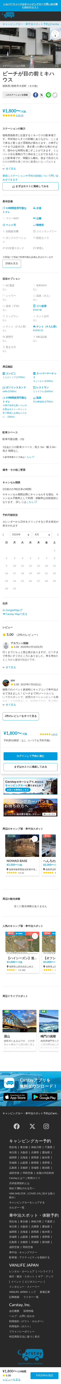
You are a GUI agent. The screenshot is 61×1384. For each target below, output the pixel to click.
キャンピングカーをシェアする (27, 1202)
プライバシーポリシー (22, 1331)
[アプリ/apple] (15, 1097)
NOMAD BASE (17, 861)
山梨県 (24, 1163)
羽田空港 (28, 1173)
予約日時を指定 (44, 1375)
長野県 (46, 1163)
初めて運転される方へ (22, 1188)
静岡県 (35, 1163)
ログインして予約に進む (31, 756)
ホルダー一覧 (16, 1207)
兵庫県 (35, 1152)
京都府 (24, 1168)
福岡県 (13, 1157)
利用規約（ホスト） (20, 1326)
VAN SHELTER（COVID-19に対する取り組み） (32, 1195)
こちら (28, 457)
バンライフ (44, 1271)
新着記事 (45, 1292)
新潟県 (46, 1168)
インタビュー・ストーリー (24, 1287)
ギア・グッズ (45, 1276)
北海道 (24, 1157)
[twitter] (32, 1126)
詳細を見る (11, 263)
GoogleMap (12, 610)
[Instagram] (46, 1126)
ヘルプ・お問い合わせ (22, 1316)
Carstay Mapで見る (16, 614)
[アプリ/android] (45, 1097)
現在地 (13, 1147)
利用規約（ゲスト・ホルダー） (27, 1321)
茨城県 (13, 1163)
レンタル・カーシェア (22, 1271)
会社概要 (14, 1311)
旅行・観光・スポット (22, 1276)
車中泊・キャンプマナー (23, 1252)
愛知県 (46, 1152)
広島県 (13, 1168)
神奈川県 (36, 1147)
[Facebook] (17, 1126)
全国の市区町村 (45, 1173)
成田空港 (14, 1173)
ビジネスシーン (34, 1282)
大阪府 (24, 1152)
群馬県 (35, 1157)
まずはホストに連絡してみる (32, 186)
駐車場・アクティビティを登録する (29, 1257)
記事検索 (14, 1297)
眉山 (7, 1036)
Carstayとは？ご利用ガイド (24, 1178)
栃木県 (46, 1157)
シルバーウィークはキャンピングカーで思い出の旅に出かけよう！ (30, 5)
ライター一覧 (31, 1297)
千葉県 (48, 1147)
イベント (16, 1282)
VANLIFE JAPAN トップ (22, 1292)
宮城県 (35, 1168)
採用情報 (28, 1311)
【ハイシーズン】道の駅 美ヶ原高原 (22, 958)
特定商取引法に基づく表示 (24, 1336)
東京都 (24, 1147)
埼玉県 (13, 1152)
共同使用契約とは (19, 1183)
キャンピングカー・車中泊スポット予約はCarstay (31, 24)
